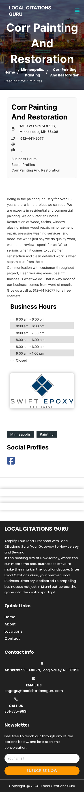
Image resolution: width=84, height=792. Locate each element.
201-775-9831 (15, 711)
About (10, 624)
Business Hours (24, 159)
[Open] (77, 11)
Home (9, 72)
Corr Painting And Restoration (35, 170)
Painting (32, 75)
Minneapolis (32, 69)
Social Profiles (23, 165)
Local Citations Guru (36, 528)
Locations (13, 631)
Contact (12, 638)
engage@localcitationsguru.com (33, 690)
